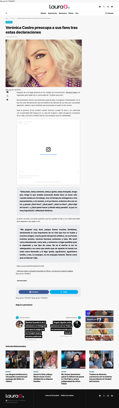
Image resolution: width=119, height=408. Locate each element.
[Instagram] (107, 7)
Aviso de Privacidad (52, 395)
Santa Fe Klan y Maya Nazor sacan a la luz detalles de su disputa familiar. (43, 377)
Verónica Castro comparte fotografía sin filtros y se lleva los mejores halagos (45, 271)
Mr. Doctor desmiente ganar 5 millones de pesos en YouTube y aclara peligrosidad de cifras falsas (72, 379)
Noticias (13, 18)
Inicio (7, 18)
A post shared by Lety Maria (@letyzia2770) (48, 182)
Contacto (110, 13)
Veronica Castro (22, 280)
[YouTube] (111, 7)
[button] (6, 13)
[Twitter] (103, 7)
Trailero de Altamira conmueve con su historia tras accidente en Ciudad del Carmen (100, 377)
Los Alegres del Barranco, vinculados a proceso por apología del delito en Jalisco (17, 377)
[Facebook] (99, 7)
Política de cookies (67, 395)
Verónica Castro (72, 92)
